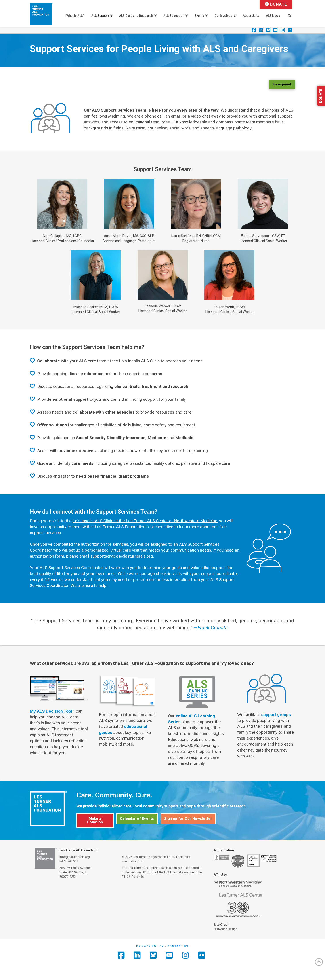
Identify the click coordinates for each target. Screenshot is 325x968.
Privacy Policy (150, 946)
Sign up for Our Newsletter (188, 818)
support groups (276, 714)
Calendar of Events (137, 818)
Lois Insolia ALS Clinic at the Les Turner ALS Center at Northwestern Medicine (145, 520)
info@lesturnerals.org (74, 857)
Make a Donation (95, 820)
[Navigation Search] (289, 13)
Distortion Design (225, 929)
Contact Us (177, 946)
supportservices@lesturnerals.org (121, 556)
